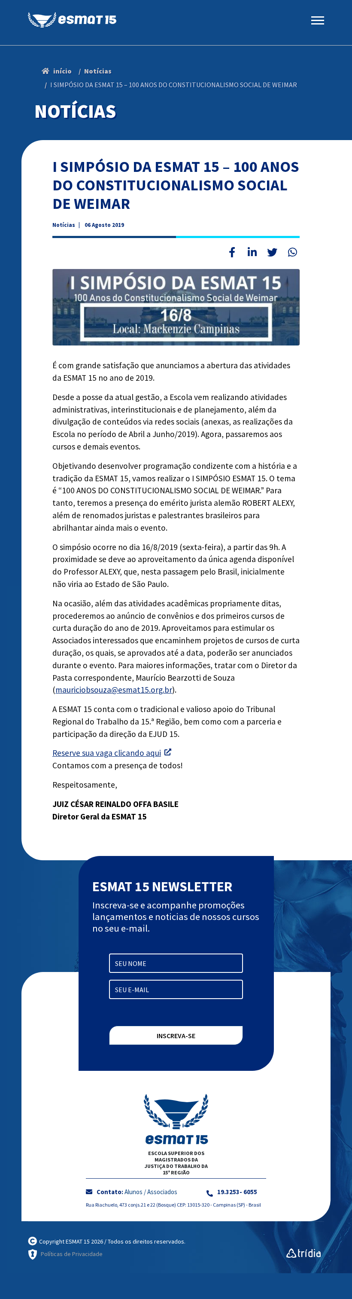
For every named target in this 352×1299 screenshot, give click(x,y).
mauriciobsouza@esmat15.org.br (113, 690)
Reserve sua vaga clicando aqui (106, 753)
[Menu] (317, 18)
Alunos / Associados (150, 1192)
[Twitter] (272, 252)
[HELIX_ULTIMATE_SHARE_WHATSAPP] (292, 252)
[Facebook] (232, 252)
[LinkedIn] (252, 252)
